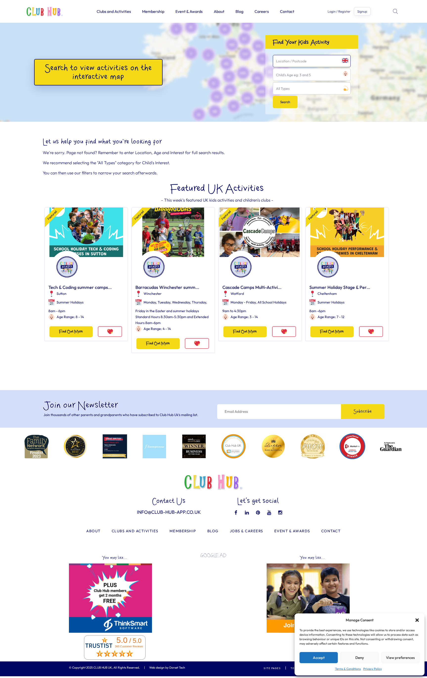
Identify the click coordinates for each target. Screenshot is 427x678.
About (219, 11)
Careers (262, 11)
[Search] (396, 11)
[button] (417, 620)
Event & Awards (189, 11)
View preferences (400, 657)
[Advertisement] (213, 596)
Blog (239, 11)
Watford (237, 293)
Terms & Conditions (348, 669)
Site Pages (272, 668)
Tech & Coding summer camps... (80, 287)
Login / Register (339, 11)
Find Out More (71, 331)
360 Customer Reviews (129, 646)
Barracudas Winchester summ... (167, 287)
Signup (362, 11)
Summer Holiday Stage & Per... (339, 287)
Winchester (153, 293)
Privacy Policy (372, 669)
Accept (319, 657)
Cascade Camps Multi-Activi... (251, 287)
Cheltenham (327, 293)
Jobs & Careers (246, 531)
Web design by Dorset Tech (167, 667)
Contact (287, 11)
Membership (153, 11)
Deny (359, 657)
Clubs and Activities (114, 11)
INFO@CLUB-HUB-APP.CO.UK (169, 512)
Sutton (61, 293)
